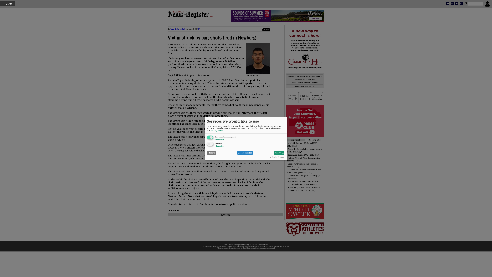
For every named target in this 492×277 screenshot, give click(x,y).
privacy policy (216, 130)
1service (219, 139)
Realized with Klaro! (277, 157)
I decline (211, 153)
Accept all (279, 153)
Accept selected (245, 153)
